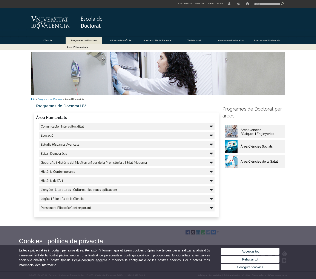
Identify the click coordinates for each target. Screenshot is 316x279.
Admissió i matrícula (120, 40)
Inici (33, 99)
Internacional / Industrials (267, 40)
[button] (126, 118)
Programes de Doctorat (84, 40)
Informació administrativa (231, 40)
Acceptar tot (250, 251)
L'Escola (47, 40)
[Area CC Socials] (255, 152)
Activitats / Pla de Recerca (157, 40)
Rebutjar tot (250, 259)
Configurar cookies (250, 267)
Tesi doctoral (194, 40)
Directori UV (215, 4)
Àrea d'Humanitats (77, 47)
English (199, 4)
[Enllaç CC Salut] (255, 167)
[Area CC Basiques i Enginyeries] (255, 137)
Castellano (185, 4)
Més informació (45, 265)
